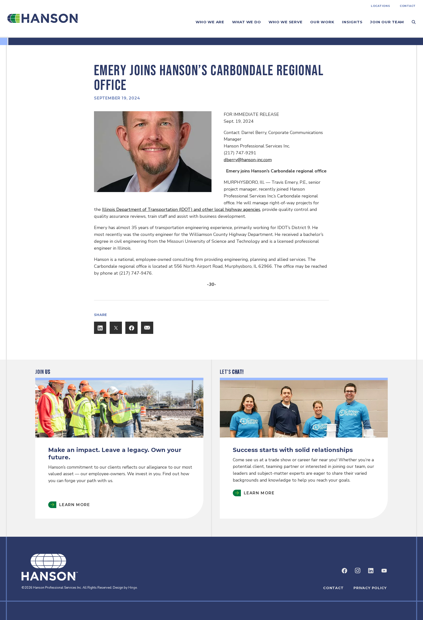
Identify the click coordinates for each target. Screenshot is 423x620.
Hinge (132, 587)
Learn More (74, 504)
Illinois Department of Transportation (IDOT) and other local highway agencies (181, 209)
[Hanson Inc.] (42, 18)
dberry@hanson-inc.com (248, 160)
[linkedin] (371, 570)
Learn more (259, 493)
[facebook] (344, 570)
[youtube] (384, 570)
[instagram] (357, 570)
